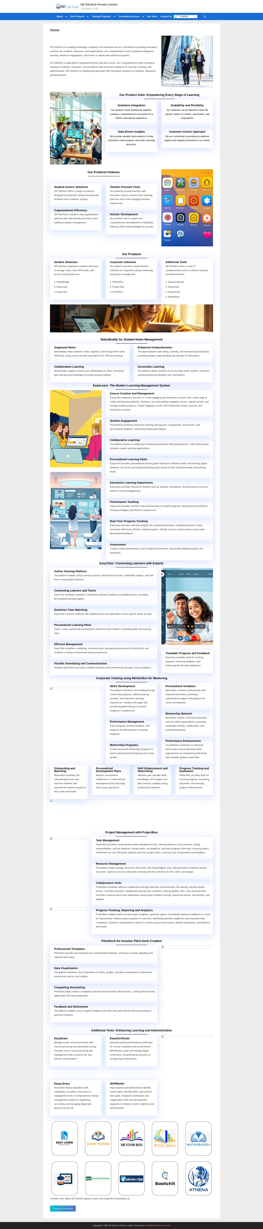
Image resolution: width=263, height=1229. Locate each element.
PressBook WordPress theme (157, 1225)
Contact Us (166, 16)
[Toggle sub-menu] (66, 16)
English (183, 16)
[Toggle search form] (205, 16)
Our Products (77, 16)
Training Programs (101, 16)
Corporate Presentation (63, 1208)
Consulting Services (129, 16)
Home (60, 16)
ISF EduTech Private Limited (98, 4)
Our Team (152, 16)
